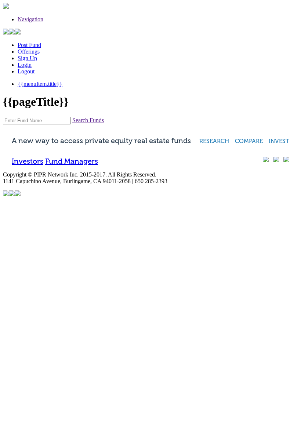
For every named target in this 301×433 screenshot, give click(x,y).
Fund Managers (71, 161)
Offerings (29, 51)
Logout (26, 71)
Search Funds (88, 120)
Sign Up (27, 58)
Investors (27, 161)
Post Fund (29, 45)
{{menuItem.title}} (40, 84)
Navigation (30, 19)
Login (25, 65)
